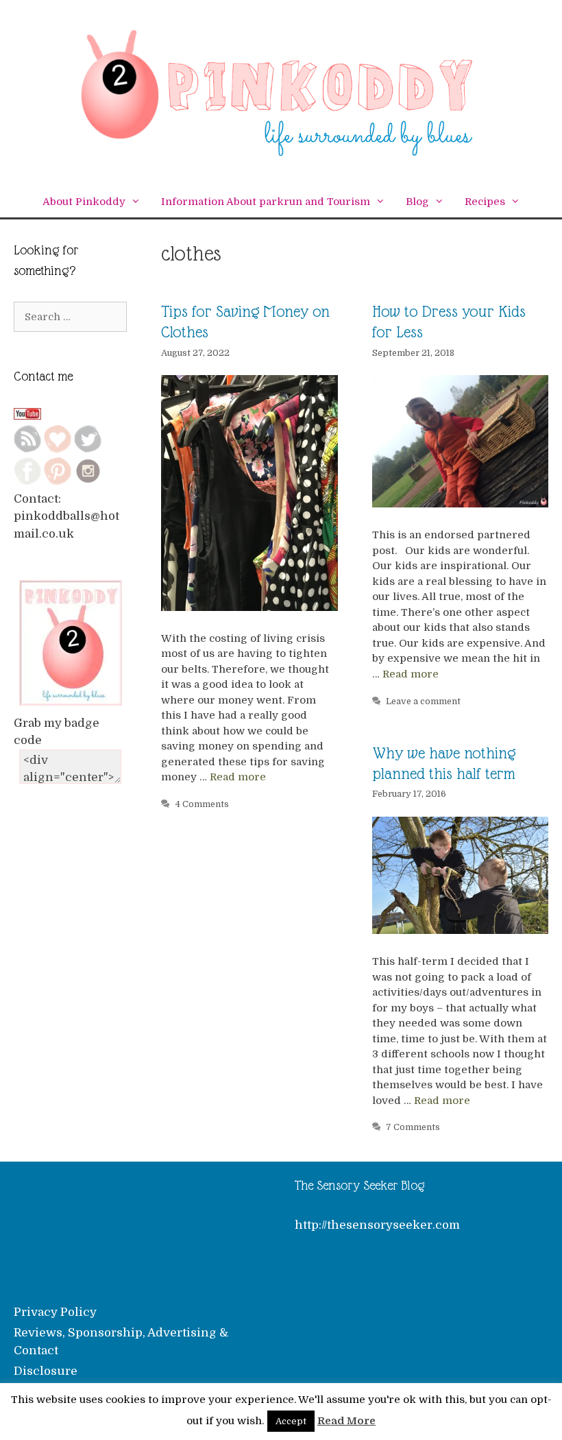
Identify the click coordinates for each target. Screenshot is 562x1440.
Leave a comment (423, 701)
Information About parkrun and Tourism (265, 201)
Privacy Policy (55, 1312)
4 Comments (202, 804)
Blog (417, 201)
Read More (346, 1421)
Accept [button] (291, 1421)
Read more (238, 777)
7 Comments (413, 1127)
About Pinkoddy (83, 201)
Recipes (485, 201)
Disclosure (45, 1371)
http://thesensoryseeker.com (377, 1225)
